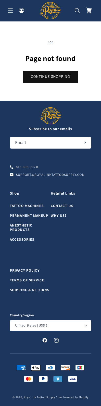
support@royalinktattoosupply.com (50, 174)
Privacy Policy (25, 270)
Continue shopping (50, 76)
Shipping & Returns (29, 289)
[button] (10, 10)
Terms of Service (27, 280)
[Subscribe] (85, 143)
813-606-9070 (27, 167)
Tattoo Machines (27, 205)
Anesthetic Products (21, 227)
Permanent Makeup (29, 215)
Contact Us (62, 205)
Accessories (22, 239)
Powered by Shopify (75, 397)
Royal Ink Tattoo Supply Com (43, 397)
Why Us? (59, 215)
